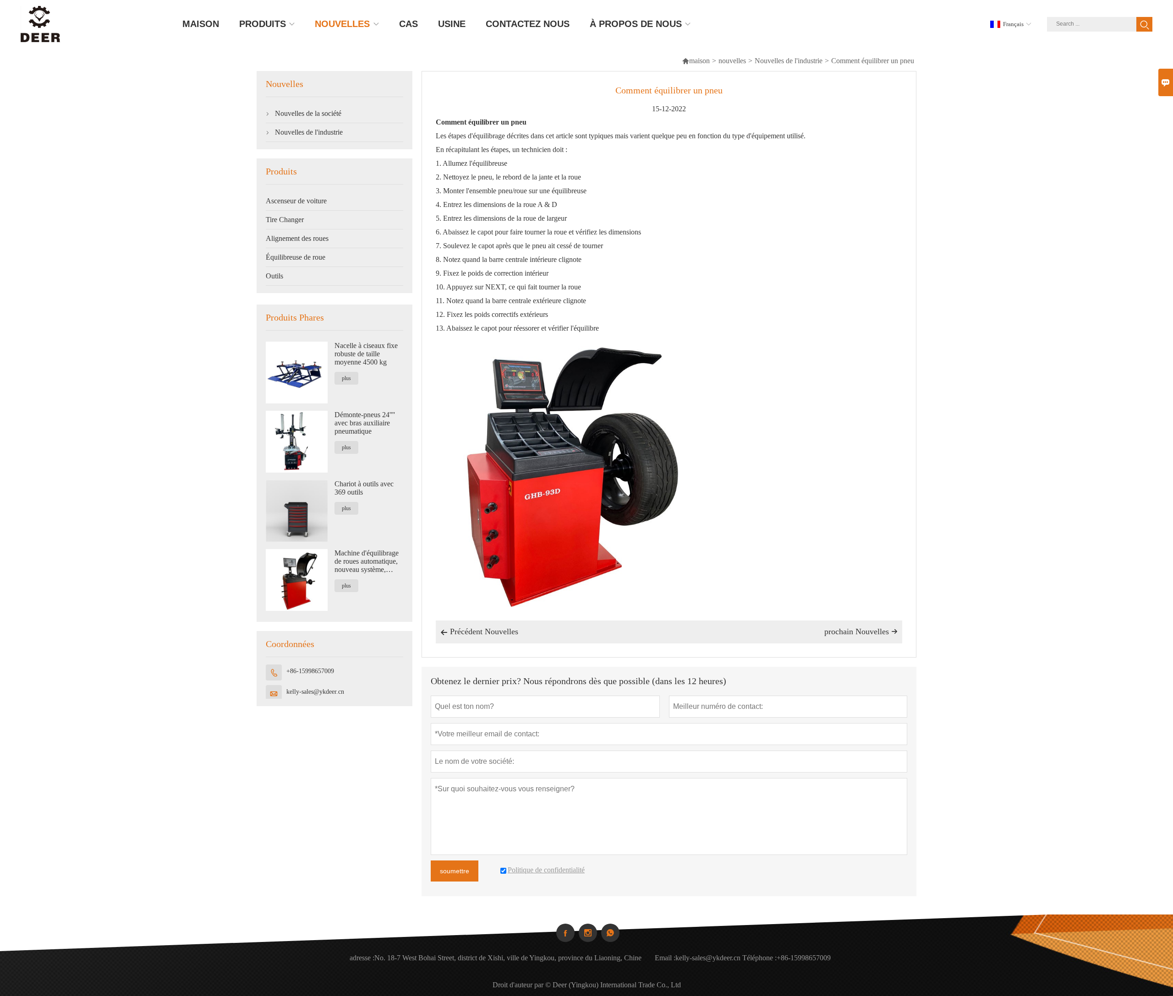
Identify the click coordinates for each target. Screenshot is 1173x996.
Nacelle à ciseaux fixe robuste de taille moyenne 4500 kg (366, 354)
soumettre (454, 871)
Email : (665, 958)
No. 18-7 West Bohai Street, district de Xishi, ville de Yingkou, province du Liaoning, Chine (507, 958)
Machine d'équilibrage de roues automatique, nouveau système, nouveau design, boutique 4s (366, 561)
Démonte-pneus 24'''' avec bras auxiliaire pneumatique (364, 423)
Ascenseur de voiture (296, 201)
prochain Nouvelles (861, 631)
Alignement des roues (297, 238)
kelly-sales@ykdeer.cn (315, 691)
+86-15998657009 (310, 671)
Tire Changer (285, 219)
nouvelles (732, 61)
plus (346, 378)
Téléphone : (759, 958)
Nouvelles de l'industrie (788, 61)
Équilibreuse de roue (295, 257)
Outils (274, 276)
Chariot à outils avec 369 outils (364, 488)
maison (696, 61)
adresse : (362, 958)
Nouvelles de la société (308, 113)
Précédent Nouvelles (479, 631)
